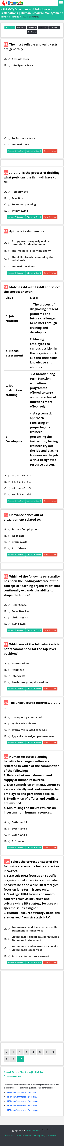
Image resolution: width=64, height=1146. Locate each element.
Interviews (18, 676)
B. (5, 65)
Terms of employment (25, 529)
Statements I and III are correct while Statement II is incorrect (35, 948)
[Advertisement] (32, 102)
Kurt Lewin (19, 623)
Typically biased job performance (33, 736)
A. (5, 59)
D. (5, 144)
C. (5, 138)
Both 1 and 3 (19, 828)
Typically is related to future (29, 730)
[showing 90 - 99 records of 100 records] (6, 1052)
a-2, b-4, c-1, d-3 (21, 488)
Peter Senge (19, 605)
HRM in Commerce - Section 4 (22, 1101)
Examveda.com (33, 1130)
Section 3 (32, 27)
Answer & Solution (15, 151)
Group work (19, 542)
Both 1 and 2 (19, 822)
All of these (19, 548)
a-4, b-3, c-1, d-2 (21, 494)
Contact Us (52, 1135)
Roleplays (18, 669)
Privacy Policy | (40, 1135)
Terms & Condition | (24, 1135)
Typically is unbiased (24, 723)
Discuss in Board (34, 151)
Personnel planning (24, 204)
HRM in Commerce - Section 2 (22, 1092)
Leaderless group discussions (30, 682)
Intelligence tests (22, 65)
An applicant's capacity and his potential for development (31, 242)
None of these (20, 144)
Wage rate (18, 535)
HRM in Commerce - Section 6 (22, 1110)
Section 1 (10, 27)
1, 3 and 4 (18, 841)
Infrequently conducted (27, 717)
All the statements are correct (30, 956)
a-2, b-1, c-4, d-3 (21, 475)
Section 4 (43, 27)
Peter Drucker (20, 611)
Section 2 (21, 27)
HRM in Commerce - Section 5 (22, 1105)
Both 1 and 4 (19, 834)
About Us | (9, 1135)
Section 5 (54, 27)
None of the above (23, 266)
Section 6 (32, 32)
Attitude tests (20, 59)
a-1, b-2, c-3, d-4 (21, 482)
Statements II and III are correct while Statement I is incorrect (35, 938)
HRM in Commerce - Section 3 (22, 1096)
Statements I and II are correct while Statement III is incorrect (34, 929)
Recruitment (20, 191)
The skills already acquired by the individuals (32, 258)
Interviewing (20, 210)
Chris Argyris (20, 617)
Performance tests (23, 138)
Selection (17, 198)
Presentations (20, 663)
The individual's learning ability (31, 250)
